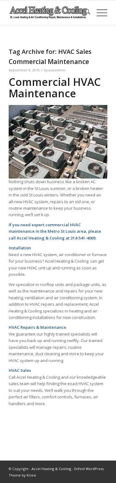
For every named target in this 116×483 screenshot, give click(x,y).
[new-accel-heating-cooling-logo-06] (48, 12)
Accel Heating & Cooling (51, 468)
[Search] (84, 12)
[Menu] (98, 12)
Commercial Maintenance (49, 61)
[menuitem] (84, 12)
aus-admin (57, 70)
